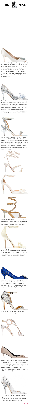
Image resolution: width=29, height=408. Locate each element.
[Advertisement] (14, 25)
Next (26, 403)
